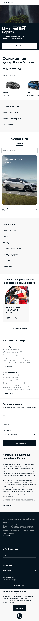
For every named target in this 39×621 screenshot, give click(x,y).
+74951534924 (8, 394)
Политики (12, 602)
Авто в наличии (8, 560)
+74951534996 (8, 366)
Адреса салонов (8, 578)
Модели (5, 555)
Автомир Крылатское (10, 347)
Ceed (29, 92)
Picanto (6, 92)
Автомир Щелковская (10, 372)
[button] (15, 26)
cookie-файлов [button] (14, 598)
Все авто (19, 143)
